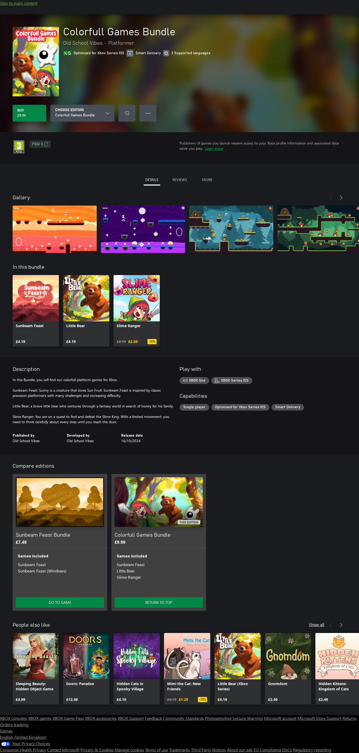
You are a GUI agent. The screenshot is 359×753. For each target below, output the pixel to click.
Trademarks (179, 749)
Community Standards (183, 718)
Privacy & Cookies (97, 749)
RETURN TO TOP (158, 602)
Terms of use (156, 749)
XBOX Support (131, 718)
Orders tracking (14, 724)
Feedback (153, 718)
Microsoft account (280, 718)
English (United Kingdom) (23, 737)
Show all (316, 624)
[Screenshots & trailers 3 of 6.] (231, 229)
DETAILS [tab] (151, 179)
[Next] (341, 197)
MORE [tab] (207, 179)
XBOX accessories (101, 718)
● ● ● (148, 113)
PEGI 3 (37, 144)
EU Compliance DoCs (273, 749)
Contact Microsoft (63, 749)
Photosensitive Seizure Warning (234, 718)
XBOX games (40, 718)
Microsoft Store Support (319, 718)
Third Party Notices (208, 749)
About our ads (240, 749)
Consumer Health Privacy (23, 749)
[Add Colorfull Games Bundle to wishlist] (127, 113)
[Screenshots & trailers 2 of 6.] (143, 229)
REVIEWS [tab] (179, 179)
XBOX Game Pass (68, 718)
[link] (36, 311)
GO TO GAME (60, 602)
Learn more (214, 148)
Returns (349, 718)
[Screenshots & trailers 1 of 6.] (55, 229)
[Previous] (330, 197)
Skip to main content (19, 3)
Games (6, 731)
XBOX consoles (13, 718)
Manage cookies (129, 749)
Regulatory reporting (312, 749)
